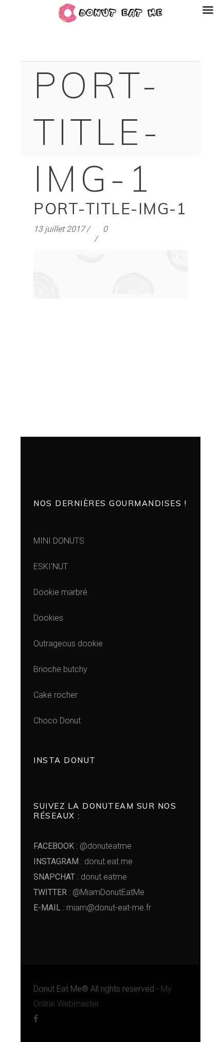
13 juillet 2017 (59, 229)
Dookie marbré (60, 592)
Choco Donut (57, 720)
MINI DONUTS (58, 541)
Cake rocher (55, 695)
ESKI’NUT (50, 566)
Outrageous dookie (68, 643)
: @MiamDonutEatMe (88, 892)
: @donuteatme (82, 846)
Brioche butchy (60, 669)
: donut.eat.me (83, 861)
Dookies (48, 618)
